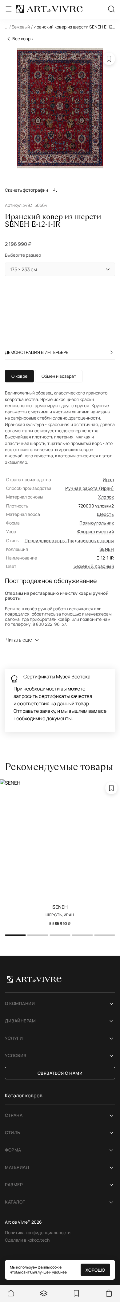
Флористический (95, 531)
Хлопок (106, 497)
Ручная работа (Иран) (89, 488)
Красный (104, 566)
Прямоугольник (96, 523)
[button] (60, 27)
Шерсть (105, 514)
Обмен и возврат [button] (59, 376)
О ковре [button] (19, 376)
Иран (108, 479)
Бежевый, (84, 566)
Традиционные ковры (90, 540)
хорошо (95, 1270)
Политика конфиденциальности (37, 1232)
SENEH (106, 549)
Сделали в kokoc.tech (27, 1240)
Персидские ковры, (46, 540)
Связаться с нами (60, 1073)
